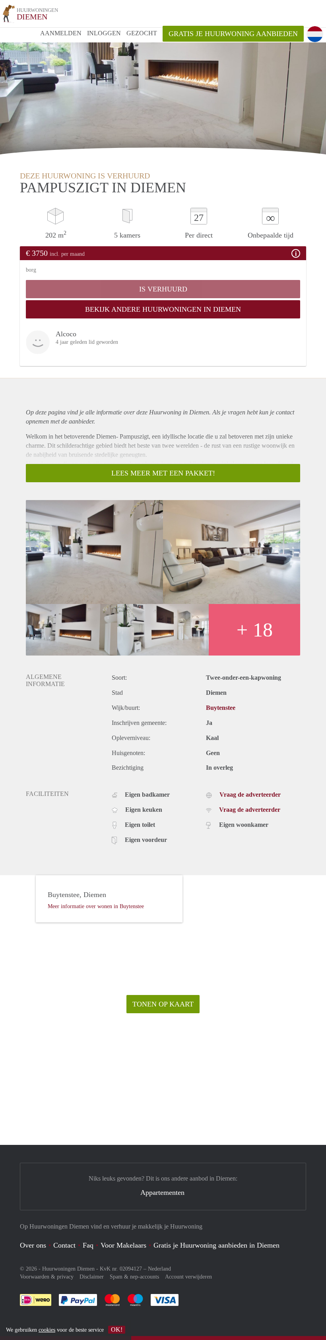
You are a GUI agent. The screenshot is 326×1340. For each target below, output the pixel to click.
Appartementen (162, 1192)
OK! (116, 1329)
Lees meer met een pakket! (163, 473)
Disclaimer (92, 1277)
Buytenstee (220, 707)
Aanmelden (61, 33)
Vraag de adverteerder (250, 794)
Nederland (159, 1269)
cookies (47, 1330)
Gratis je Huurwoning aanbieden (233, 34)
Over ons (33, 1245)
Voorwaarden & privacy (47, 1277)
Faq (88, 1245)
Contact (64, 1245)
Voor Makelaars (123, 1245)
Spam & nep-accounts (134, 1277)
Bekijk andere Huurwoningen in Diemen (163, 309)
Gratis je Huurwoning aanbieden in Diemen (216, 1245)
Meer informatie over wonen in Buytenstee (96, 906)
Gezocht (141, 33)
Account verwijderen (188, 1277)
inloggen (104, 33)
